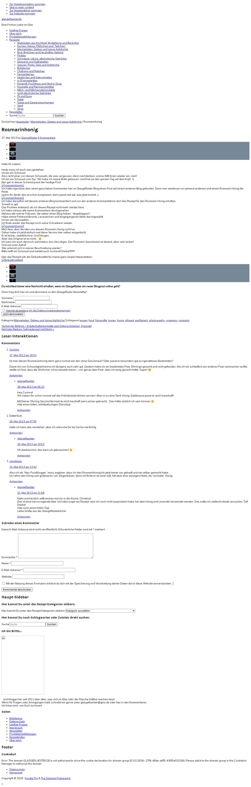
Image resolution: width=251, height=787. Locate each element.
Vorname (7, 298)
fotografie (101, 320)
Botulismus (15, 718)
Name (6, 563)
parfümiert (141, 320)
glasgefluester (26, 381)
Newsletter (16, 730)
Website (7, 576)
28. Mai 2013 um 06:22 (30, 386)
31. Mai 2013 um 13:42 (22, 466)
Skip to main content (21, 7)
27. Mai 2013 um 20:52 (22, 355)
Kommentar (9, 557)
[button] (12, 144)
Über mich (15, 740)
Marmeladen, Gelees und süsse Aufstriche (39, 320)
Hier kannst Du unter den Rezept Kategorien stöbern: (33, 610)
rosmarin (184, 320)
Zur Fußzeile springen (22, 13)
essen (83, 320)
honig (120, 320)
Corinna (14, 349)
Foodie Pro (31, 778)
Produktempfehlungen (22, 733)
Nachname (8, 302)
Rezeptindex (17, 737)
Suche (13, 115)
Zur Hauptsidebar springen (25, 10)
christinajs (15, 461)
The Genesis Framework (55, 778)
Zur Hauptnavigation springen (27, 4)
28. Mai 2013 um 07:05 (22, 421)
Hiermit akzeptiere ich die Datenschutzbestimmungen (38, 310)
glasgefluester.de (12, 19)
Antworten (16, 375)
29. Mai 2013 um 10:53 (30, 444)
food (91, 320)
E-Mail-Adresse (11, 306)
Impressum (16, 727)
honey (112, 320)
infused (129, 320)
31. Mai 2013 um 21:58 (30, 492)
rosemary (171, 320)
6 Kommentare (46, 137)
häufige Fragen (18, 724)
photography (157, 320)
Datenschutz (17, 721)
